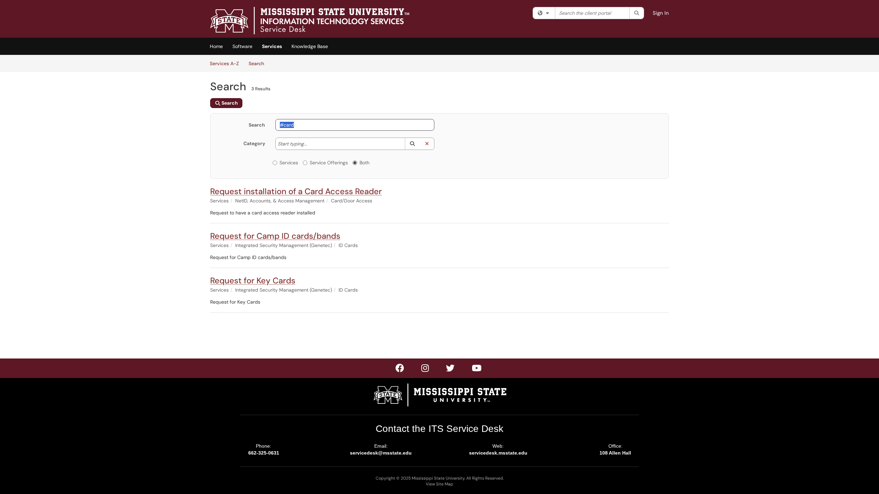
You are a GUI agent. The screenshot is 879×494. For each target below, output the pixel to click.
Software (242, 46)
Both (364, 163)
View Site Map (439, 484)
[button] (412, 144)
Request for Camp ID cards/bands (275, 236)
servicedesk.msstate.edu (498, 453)
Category (254, 143)
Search (259, 63)
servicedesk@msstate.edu (381, 453)
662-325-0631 (263, 453)
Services (272, 46)
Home (216, 46)
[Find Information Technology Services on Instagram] (450, 369)
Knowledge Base (310, 46)
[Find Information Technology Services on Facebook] (400, 369)
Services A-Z (224, 63)
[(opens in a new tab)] (309, 20)
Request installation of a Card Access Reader (296, 191)
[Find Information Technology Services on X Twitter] (425, 369)
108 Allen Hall (615, 453)
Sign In (661, 13)
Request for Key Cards (252, 280)
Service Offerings (329, 163)
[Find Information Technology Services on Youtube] (477, 369)
